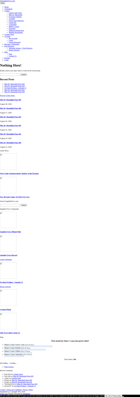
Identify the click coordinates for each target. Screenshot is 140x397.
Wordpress (26, 394)
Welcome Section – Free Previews (20, 48)
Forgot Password (14, 42)
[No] (123, 396)
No (110, 396)
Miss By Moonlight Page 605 (14, 84)
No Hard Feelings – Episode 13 (15, 88)
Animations (8, 9)
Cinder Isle (12, 23)
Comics (7, 11)
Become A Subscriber (11, 44)
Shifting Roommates (16, 32)
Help (6, 52)
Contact (3, 390)
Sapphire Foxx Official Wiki (10, 232)
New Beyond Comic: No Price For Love (15, 197)
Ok (106, 396)
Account (7, 36)
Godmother (13, 25)
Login (11, 40)
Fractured (12, 28)
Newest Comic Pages (7, 95)
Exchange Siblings (15, 17)
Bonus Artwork (14, 50)
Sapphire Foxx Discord (8, 255)
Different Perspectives (16, 30)
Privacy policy (116, 396)
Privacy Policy (28, 390)
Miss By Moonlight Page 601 (10, 134)
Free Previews (9, 46)
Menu (2, 3)
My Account (13, 38)
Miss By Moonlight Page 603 (14, 90)
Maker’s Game (14, 27)
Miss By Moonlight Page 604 (14, 86)
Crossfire (12, 19)
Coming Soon (9, 34)
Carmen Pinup (5, 309)
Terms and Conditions (14, 390)
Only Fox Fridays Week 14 (10, 333)
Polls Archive (9, 367)
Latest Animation (6, 259)
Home (6, 7)
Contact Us (13, 56)
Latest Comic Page (15, 13)
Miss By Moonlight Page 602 (14, 92)
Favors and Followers (16, 21)
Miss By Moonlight (15, 15)
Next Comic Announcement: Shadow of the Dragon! (19, 173)
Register (7, 58)
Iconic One (4, 394)
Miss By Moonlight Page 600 (10, 143)
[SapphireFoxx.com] (7, 1)
